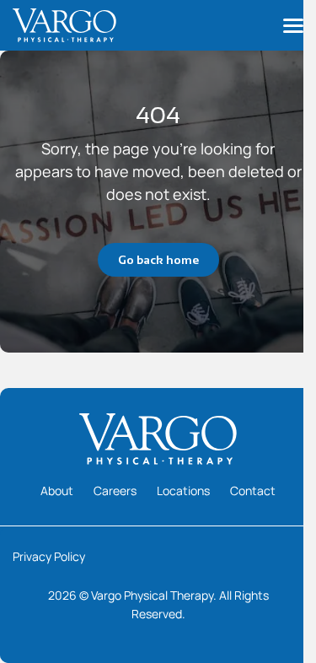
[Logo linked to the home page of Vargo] (64, 25)
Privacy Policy (49, 556)
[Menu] (293, 25)
